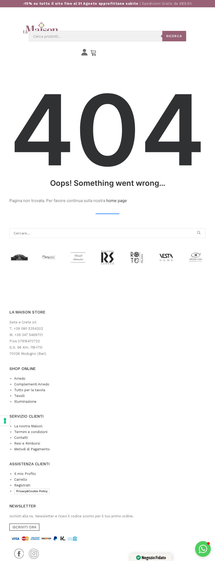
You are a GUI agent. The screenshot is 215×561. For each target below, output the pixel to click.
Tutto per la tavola (29, 390)
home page (116, 200)
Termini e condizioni (30, 432)
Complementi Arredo (31, 384)
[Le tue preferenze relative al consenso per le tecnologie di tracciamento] (5, 421)
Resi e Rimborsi (27, 443)
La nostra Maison (28, 426)
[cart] (93, 54)
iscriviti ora (24, 527)
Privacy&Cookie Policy (31, 491)
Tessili (19, 396)
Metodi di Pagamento (32, 449)
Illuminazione (25, 401)
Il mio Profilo (25, 474)
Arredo (19, 378)
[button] (198, 232)
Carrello (20, 479)
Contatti (21, 438)
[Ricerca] (107, 233)
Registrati (22, 485)
